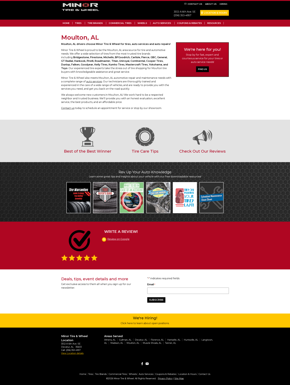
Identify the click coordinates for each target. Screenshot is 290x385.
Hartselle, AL (173, 339)
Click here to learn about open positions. (145, 323)
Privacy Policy (165, 378)
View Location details (72, 353)
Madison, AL (116, 343)
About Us (210, 4)
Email (151, 284)
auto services (94, 81)
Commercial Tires (120, 23)
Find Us (202, 69)
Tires (78, 23)
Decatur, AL (141, 339)
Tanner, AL (170, 343)
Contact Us (195, 4)
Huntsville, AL (191, 339)
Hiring (223, 4)
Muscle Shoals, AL (152, 343)
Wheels (142, 23)
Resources (214, 23)
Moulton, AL (133, 343)
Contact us (67, 108)
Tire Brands (95, 23)
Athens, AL (110, 339)
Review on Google (118, 239)
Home (66, 23)
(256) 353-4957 (182, 15)
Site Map (179, 378)
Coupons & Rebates (189, 23)
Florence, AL (157, 339)
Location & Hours (215, 12)
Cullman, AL (125, 339)
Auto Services (162, 23)
